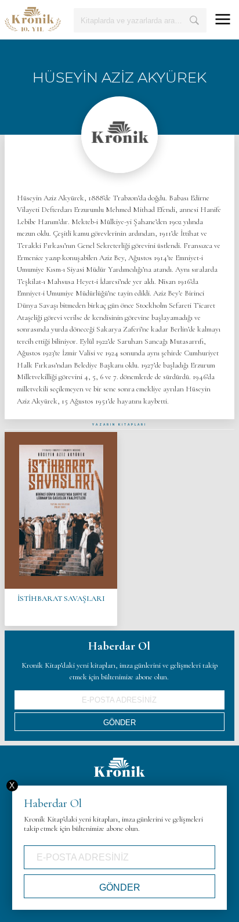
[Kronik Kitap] (33, 19)
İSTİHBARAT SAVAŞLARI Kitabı (61, 529)
